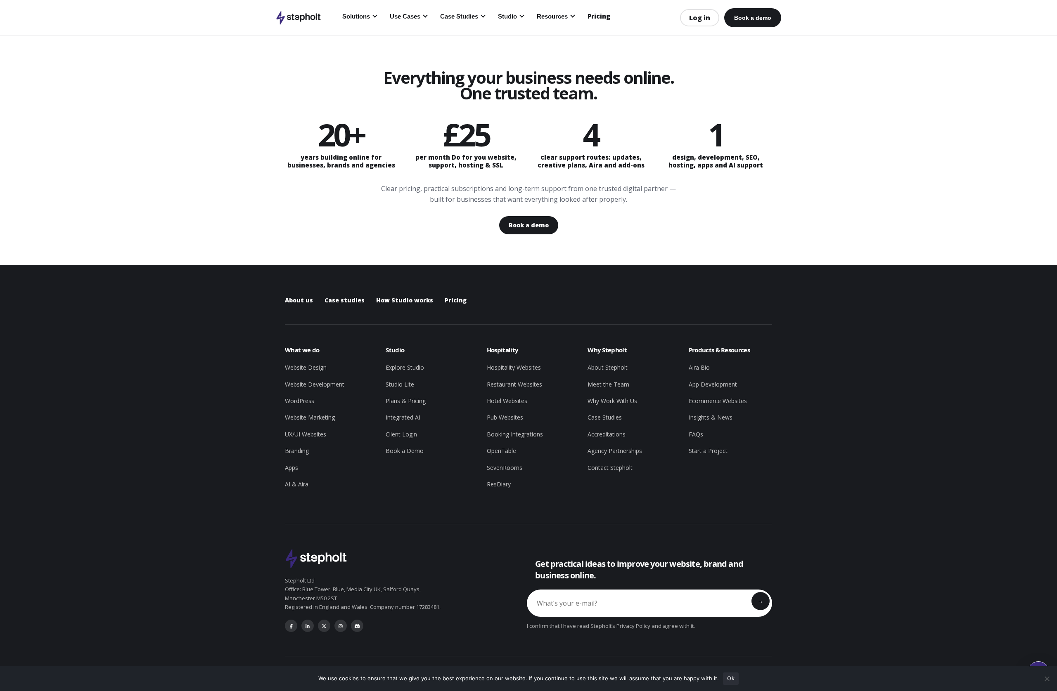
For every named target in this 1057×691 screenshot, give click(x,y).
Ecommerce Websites (718, 401)
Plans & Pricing (406, 401)
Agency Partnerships (615, 451)
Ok (731, 678)
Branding (297, 451)
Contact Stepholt (610, 468)
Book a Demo (405, 451)
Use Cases (405, 16)
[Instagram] (340, 626)
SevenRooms (504, 468)
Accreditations (607, 434)
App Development (713, 384)
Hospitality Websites (514, 367)
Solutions (356, 16)
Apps (291, 468)
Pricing (599, 16)
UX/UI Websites (305, 434)
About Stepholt (608, 367)
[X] (324, 626)
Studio (507, 16)
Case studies (345, 300)
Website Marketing (310, 417)
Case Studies (459, 16)
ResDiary (499, 484)
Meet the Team (608, 384)
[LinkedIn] (307, 626)
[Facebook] (291, 626)
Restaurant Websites (514, 384)
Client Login (401, 434)
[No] (1047, 678)
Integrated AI (403, 417)
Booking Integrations (515, 434)
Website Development (314, 384)
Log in (699, 17)
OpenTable (501, 451)
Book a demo (752, 17)
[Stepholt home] (298, 17)
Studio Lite (400, 384)
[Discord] (357, 626)
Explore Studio (405, 367)
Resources (552, 16)
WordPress (299, 401)
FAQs (696, 434)
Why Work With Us (612, 401)
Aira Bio (699, 367)
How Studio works (404, 300)
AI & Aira (296, 484)
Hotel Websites (507, 401)
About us (299, 300)
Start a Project (708, 451)
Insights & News (710, 417)
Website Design (306, 367)
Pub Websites (505, 417)
